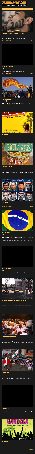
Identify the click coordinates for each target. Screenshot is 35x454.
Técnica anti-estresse (9, 336)
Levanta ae (5, 408)
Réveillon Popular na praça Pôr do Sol (14, 300)
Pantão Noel (6, 372)
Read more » (31, 40)
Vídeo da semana (7, 66)
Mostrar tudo (31, 9)
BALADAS (5, 134)
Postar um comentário (9, 40)
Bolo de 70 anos (7, 166)
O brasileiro (6, 232)
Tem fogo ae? (6, 100)
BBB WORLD (5, 202)
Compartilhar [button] (3, 40)
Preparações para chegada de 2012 (13, 33)
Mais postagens (31, 449)
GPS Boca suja (6, 268)
